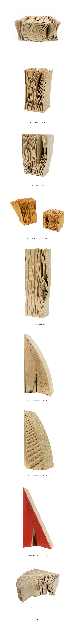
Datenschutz (37, 617)
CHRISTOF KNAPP (8, 2)
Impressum (37, 619)
